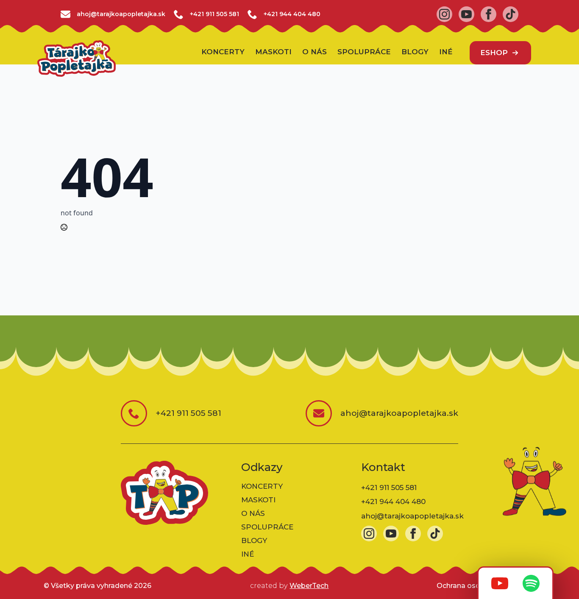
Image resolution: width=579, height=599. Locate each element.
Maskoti (273, 52)
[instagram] (444, 14)
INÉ (446, 52)
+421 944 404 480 (292, 14)
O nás (314, 52)
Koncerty (223, 52)
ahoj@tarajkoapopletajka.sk (412, 516)
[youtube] (466, 14)
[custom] (510, 14)
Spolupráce (364, 52)
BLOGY (415, 52)
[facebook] (488, 14)
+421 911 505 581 (214, 14)
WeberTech (309, 586)
